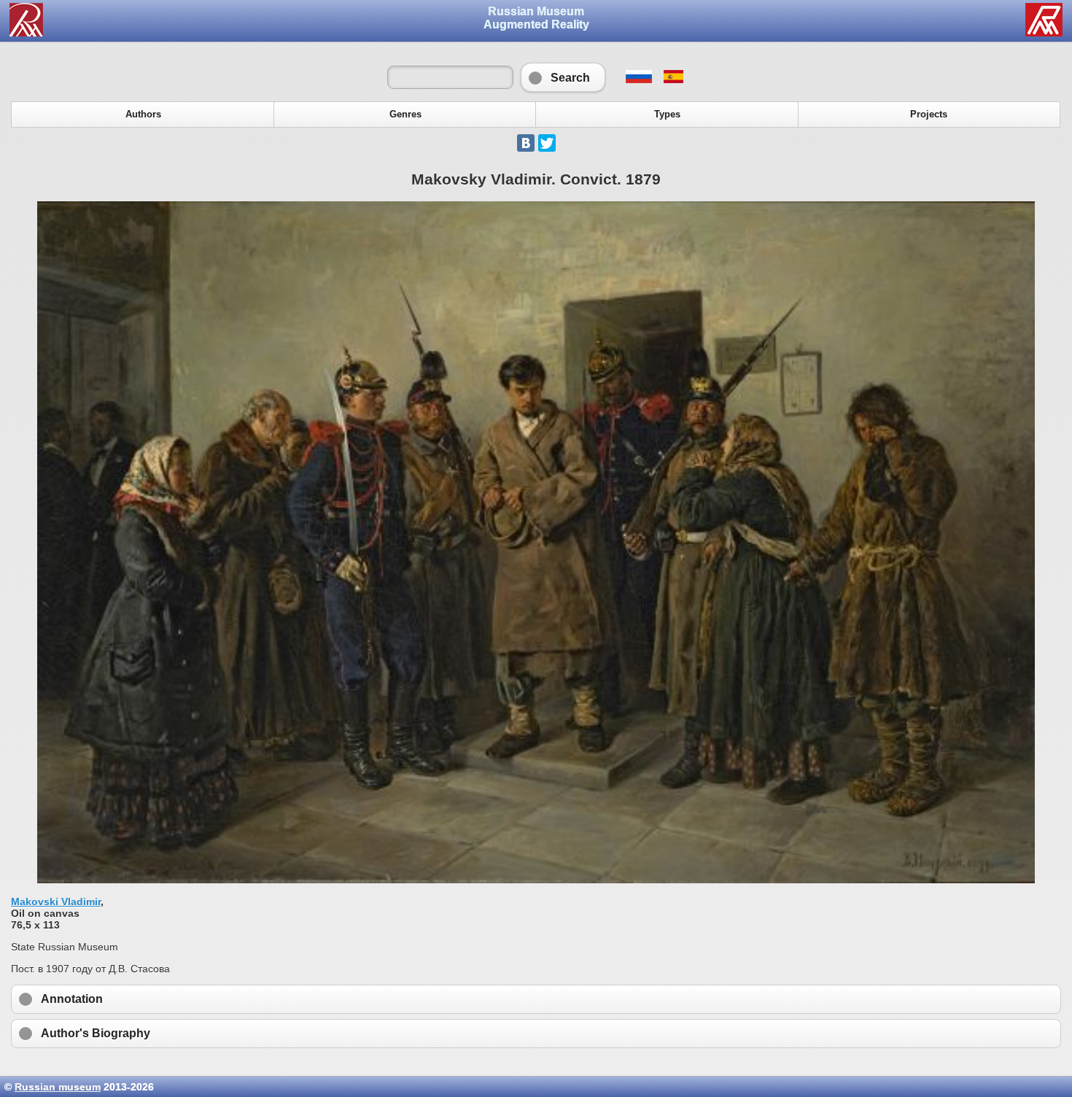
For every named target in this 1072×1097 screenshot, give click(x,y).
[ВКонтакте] (526, 143)
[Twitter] (547, 143)
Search (563, 77)
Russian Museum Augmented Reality (536, 18)
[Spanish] (673, 79)
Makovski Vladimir (56, 901)
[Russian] (638, 79)
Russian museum (58, 1087)
